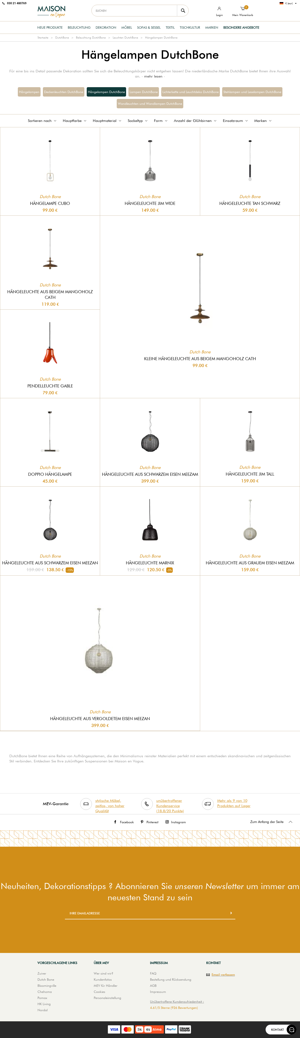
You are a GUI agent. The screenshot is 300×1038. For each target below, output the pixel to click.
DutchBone (62, 37)
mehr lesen (153, 76)
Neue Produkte (50, 27)
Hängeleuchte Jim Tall (250, 474)
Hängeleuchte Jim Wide (150, 203)
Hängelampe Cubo (50, 203)
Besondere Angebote (241, 27)
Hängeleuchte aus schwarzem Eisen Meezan (50, 562)
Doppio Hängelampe (50, 474)
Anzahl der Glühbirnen (193, 120)
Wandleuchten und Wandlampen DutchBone (150, 103)
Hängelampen (29, 92)
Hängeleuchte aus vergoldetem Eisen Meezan (100, 718)
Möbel (126, 27)
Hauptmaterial (104, 120)
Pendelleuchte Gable (50, 385)
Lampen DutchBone (144, 92)
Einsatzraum (233, 120)
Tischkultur (190, 27)
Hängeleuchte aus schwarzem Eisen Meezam (150, 474)
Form (158, 120)
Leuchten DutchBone (125, 37)
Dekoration (106, 27)
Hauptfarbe (72, 120)
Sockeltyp (135, 120)
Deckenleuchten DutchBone (63, 92)
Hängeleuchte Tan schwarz (249, 203)
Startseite (43, 37)
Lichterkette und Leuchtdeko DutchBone (190, 92)
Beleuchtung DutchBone (91, 37)
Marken (211, 27)
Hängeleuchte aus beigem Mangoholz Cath (50, 294)
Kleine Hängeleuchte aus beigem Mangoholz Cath (200, 358)
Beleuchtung (79, 27)
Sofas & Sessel (149, 27)
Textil (170, 27)
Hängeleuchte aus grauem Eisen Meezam (250, 562)
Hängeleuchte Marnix (150, 562)
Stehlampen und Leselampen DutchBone (252, 92)
